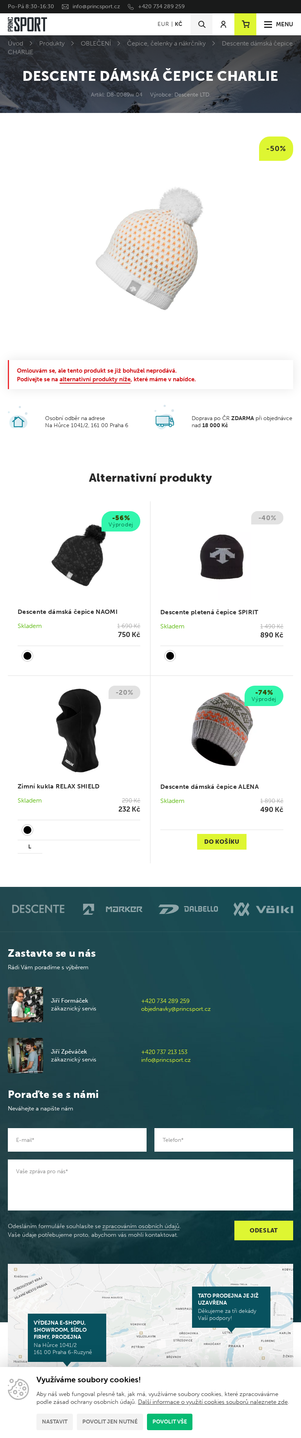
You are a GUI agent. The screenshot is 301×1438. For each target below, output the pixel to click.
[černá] (27, 656)
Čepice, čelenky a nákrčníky (166, 43)
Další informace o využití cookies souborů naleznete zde (213, 1401)
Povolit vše (169, 1421)
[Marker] (113, 909)
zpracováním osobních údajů (141, 1226)
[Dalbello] (188, 909)
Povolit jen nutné (110, 1421)
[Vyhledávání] (201, 24)
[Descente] (37, 909)
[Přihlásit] (223, 24)
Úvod (15, 43)
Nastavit (54, 1421)
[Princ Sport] (27, 24)
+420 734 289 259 (161, 6)
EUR (163, 24)
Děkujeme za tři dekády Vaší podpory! (228, 1307)
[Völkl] (263, 909)
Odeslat (264, 1230)
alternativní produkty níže (95, 379)
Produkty (52, 43)
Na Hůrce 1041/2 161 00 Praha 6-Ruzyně (63, 1338)
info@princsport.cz (96, 6)
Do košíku (221, 841)
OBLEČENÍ (96, 43)
